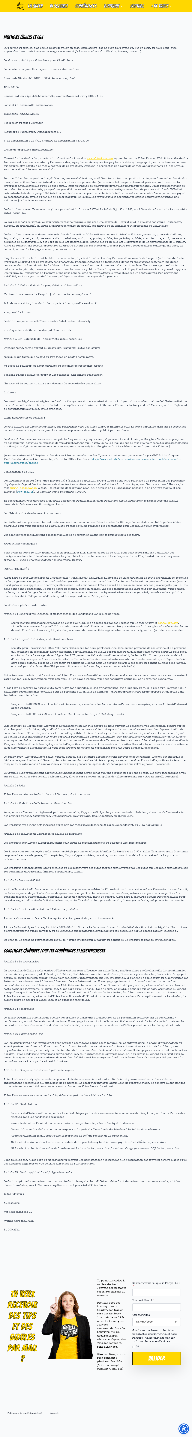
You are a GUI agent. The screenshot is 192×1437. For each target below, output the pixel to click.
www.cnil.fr (25, 492)
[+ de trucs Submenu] (172, 6)
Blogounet (59, 6)
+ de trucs (159, 6)
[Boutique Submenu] (122, 6)
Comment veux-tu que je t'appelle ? (156, 1284)
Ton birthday (141, 1315)
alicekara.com (168, 623)
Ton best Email (143, 1300)
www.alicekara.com (100, 158)
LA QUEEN (35, 6)
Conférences (86, 6)
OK (137, 1347)
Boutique (111, 6)
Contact (54, 1413)
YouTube (137, 6)
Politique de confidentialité (25, 1413)
